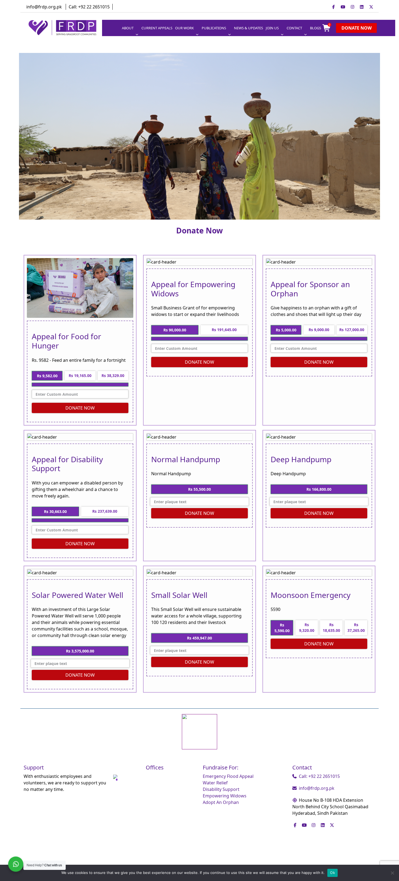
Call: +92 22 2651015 (89, 7)
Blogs (315, 28)
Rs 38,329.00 (113, 375)
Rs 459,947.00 (199, 638)
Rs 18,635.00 (331, 627)
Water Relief (215, 783)
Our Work (184, 28)
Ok (332, 872)
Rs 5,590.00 (282, 627)
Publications (214, 28)
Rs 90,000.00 (174, 329)
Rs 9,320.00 (306, 627)
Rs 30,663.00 (55, 511)
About (128, 28)
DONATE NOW (80, 408)
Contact (294, 28)
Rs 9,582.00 (47, 375)
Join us (272, 28)
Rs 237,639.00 (104, 511)
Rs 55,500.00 (199, 489)
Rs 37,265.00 (356, 627)
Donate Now (356, 28)
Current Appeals (156, 28)
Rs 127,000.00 (351, 329)
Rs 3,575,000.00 (80, 651)
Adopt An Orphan (221, 802)
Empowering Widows (224, 796)
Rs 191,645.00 (224, 329)
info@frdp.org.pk (44, 7)
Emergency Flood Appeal (228, 776)
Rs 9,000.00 (319, 329)
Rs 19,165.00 (80, 375)
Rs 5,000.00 (286, 329)
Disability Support (221, 789)
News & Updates (248, 28)
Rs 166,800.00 (318, 489)
